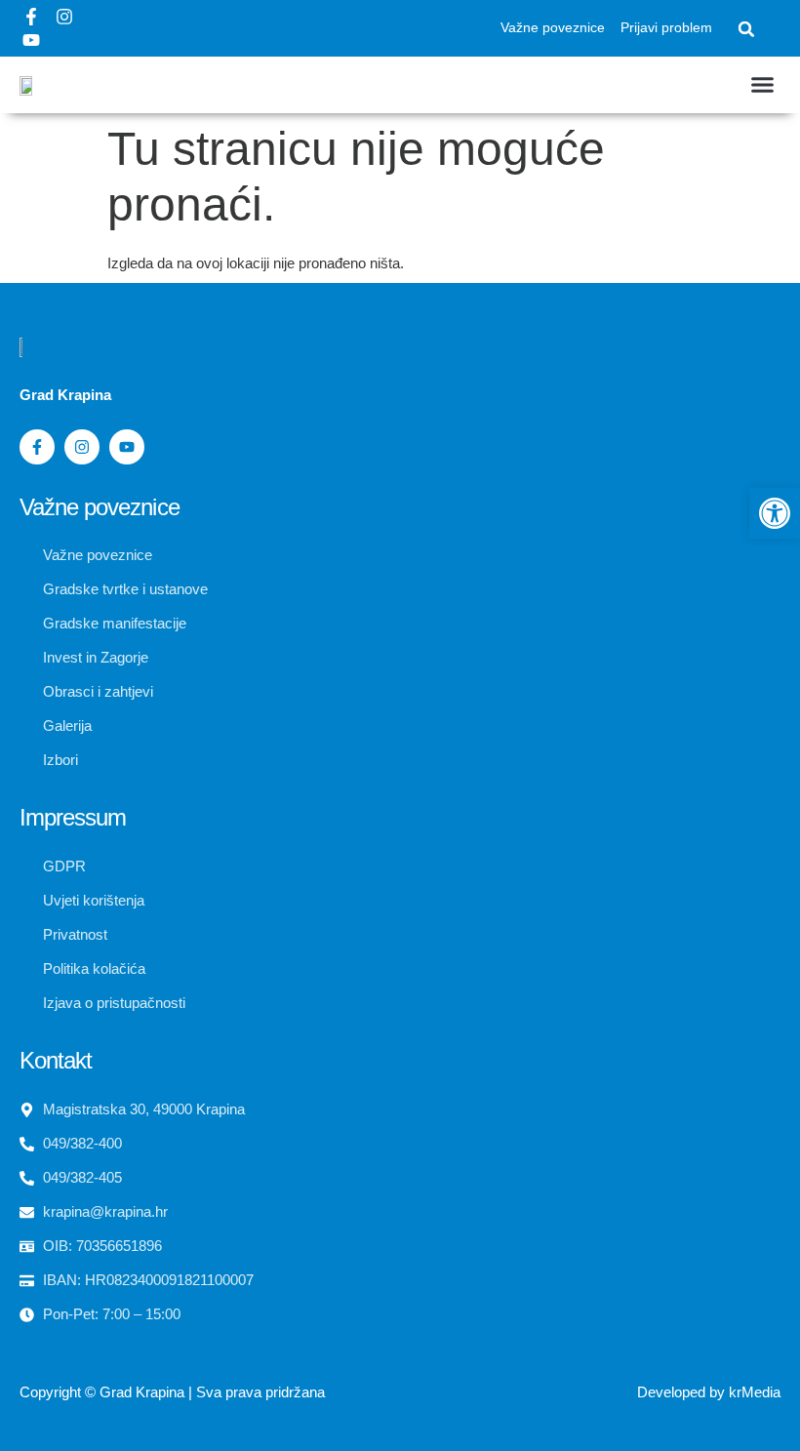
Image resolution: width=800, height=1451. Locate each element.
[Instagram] (64, 16)
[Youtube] (31, 40)
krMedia (754, 1392)
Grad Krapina (142, 1392)
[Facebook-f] (31, 16)
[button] (746, 29)
